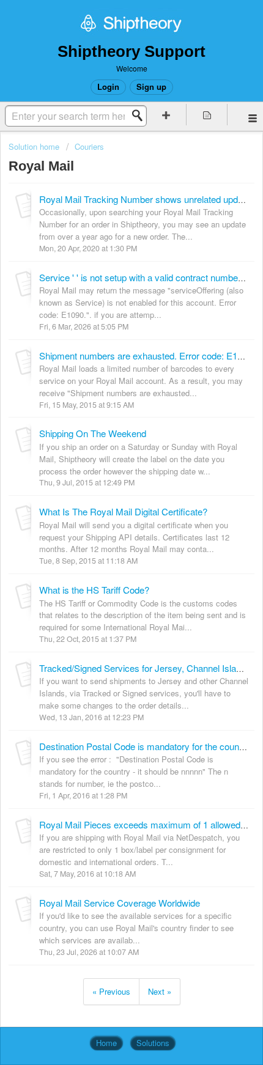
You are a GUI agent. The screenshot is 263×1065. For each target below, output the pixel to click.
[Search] (141, 115)
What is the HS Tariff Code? (94, 589)
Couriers (89, 146)
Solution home (35, 146)
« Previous (111, 991)
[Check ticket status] (207, 114)
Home (106, 1042)
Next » (159, 991)
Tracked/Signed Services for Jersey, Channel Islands (145, 667)
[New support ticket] (166, 114)
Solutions (152, 1042)
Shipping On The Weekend (92, 433)
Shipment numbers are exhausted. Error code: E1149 (145, 355)
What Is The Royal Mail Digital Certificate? (123, 511)
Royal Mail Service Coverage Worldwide (119, 902)
